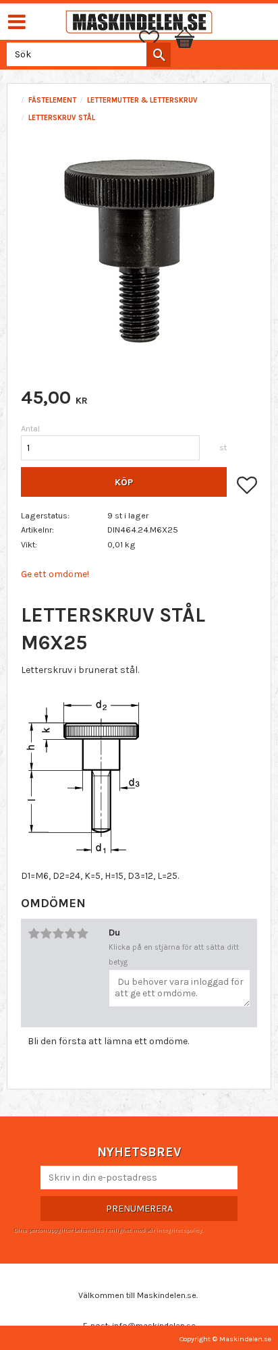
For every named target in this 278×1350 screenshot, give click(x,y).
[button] (156, 39)
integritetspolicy (179, 1229)
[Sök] (158, 55)
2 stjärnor (46, 933)
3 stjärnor (58, 933)
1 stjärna (34, 933)
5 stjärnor (82, 933)
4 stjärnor (70, 933)
